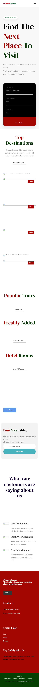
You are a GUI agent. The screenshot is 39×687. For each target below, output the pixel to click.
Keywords (9, 87)
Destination (10, 98)
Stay (5, 634)
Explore (22, 679)
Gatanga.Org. (22, 681)
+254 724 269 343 (12, 609)
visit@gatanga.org (13, 613)
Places (5, 641)
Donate (29, 679)
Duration (9, 110)
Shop (5, 638)
